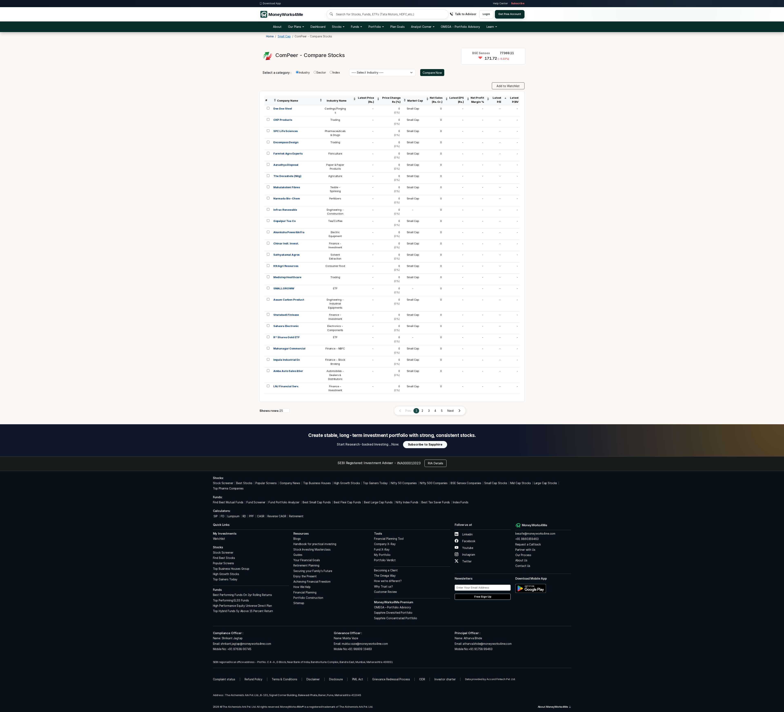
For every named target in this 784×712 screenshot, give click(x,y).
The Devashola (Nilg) (287, 176)
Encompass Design (285, 142)
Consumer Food (335, 266)
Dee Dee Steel (282, 108)
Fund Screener (255, 502)
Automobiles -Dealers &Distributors (335, 375)
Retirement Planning (306, 565)
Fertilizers (335, 198)
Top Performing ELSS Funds (231, 600)
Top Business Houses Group (231, 568)
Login (486, 14)
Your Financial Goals (306, 560)
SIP (215, 516)
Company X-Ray (384, 544)
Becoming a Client (386, 570)
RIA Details (435, 463)
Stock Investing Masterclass (311, 549)
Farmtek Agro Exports (288, 153)
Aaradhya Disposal (285, 164)
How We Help (301, 587)
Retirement (296, 516)
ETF (335, 288)
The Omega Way (384, 575)
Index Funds (460, 502)
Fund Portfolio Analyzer (284, 502)
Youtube (467, 548)
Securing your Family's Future (312, 571)
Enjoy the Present (304, 576)
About (277, 26)
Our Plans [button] (294, 26)
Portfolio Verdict (384, 560)
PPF (251, 516)
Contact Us (522, 566)
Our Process (523, 555)
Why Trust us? (383, 586)
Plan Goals (397, 26)
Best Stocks (244, 483)
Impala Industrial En (286, 359)
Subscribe (518, 3)
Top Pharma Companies (228, 488)
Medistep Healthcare (287, 277)
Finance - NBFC (335, 348)
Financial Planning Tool (389, 538)
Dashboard (318, 26)
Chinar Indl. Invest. (286, 243)
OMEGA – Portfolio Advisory (392, 607)
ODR (422, 679)
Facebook (468, 541)
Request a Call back (528, 544)
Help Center (500, 3)
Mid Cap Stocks (520, 483)
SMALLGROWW (283, 288)
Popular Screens (266, 483)
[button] (460, 27)
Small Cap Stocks (495, 483)
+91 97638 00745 (239, 649)
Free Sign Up (482, 596)
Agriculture (335, 176)
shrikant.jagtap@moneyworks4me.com (246, 643)
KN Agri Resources (285, 266)
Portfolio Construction (308, 597)
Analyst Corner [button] (421, 26)
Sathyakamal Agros (286, 254)
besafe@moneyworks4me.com (535, 533)
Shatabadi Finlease (286, 314)
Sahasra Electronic (286, 326)
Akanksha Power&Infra (288, 232)
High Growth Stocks (347, 483)
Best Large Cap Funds (378, 502)
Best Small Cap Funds (317, 502)
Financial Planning (304, 592)
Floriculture (335, 153)
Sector (321, 72)
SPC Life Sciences (285, 131)
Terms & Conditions (284, 679)
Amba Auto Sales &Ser (288, 371)
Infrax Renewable (285, 209)
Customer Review (385, 591)
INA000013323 (409, 463)
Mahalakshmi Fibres (286, 187)
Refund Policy (253, 679)
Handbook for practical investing (314, 544)
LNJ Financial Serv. (286, 386)
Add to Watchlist (508, 86)
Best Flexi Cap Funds (347, 502)
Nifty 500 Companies (434, 483)
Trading (335, 119)
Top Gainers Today (375, 483)
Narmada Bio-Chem (286, 198)
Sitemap (298, 603)
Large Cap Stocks (545, 483)
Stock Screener (223, 483)
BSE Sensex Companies (466, 483)
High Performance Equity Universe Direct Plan (242, 605)
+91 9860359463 (527, 539)
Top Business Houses (317, 483)
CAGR (260, 516)
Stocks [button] (336, 26)
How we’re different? (387, 581)
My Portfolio (382, 554)
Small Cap (413, 108)
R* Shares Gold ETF (286, 337)
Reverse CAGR (276, 516)
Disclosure (336, 679)
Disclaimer (313, 679)
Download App (272, 3)
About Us (521, 560)
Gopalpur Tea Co (284, 221)
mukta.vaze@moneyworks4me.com (365, 643)
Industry (304, 72)
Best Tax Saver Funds (435, 502)
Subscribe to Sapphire (425, 444)
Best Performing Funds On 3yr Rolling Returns (242, 595)
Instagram (468, 554)
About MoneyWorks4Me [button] (553, 706)
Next (450, 411)
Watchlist (219, 538)
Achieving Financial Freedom (311, 581)
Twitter (466, 561)
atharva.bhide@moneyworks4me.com (487, 643)
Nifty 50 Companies (404, 483)
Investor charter (445, 679)
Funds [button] (355, 26)
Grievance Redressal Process (391, 679)
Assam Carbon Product (288, 299)
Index (336, 72)
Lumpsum (233, 516)
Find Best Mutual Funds (228, 502)
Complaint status (224, 679)
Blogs (297, 538)
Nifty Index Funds (407, 502)
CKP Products (282, 119)
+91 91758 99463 (480, 649)
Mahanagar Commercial (289, 348)
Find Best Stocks (224, 558)
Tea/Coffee (335, 221)
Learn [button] (490, 26)
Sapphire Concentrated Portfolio (395, 618)
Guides (297, 554)
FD (222, 516)
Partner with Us (525, 549)
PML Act (357, 679)
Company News (290, 483)
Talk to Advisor (465, 14)
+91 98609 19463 (360, 649)
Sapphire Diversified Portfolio (393, 612)
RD (244, 516)
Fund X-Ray (382, 549)
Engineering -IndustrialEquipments (335, 303)
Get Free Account (509, 14)
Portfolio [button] (375, 26)
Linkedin (467, 534)
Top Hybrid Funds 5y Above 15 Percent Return (243, 611)
